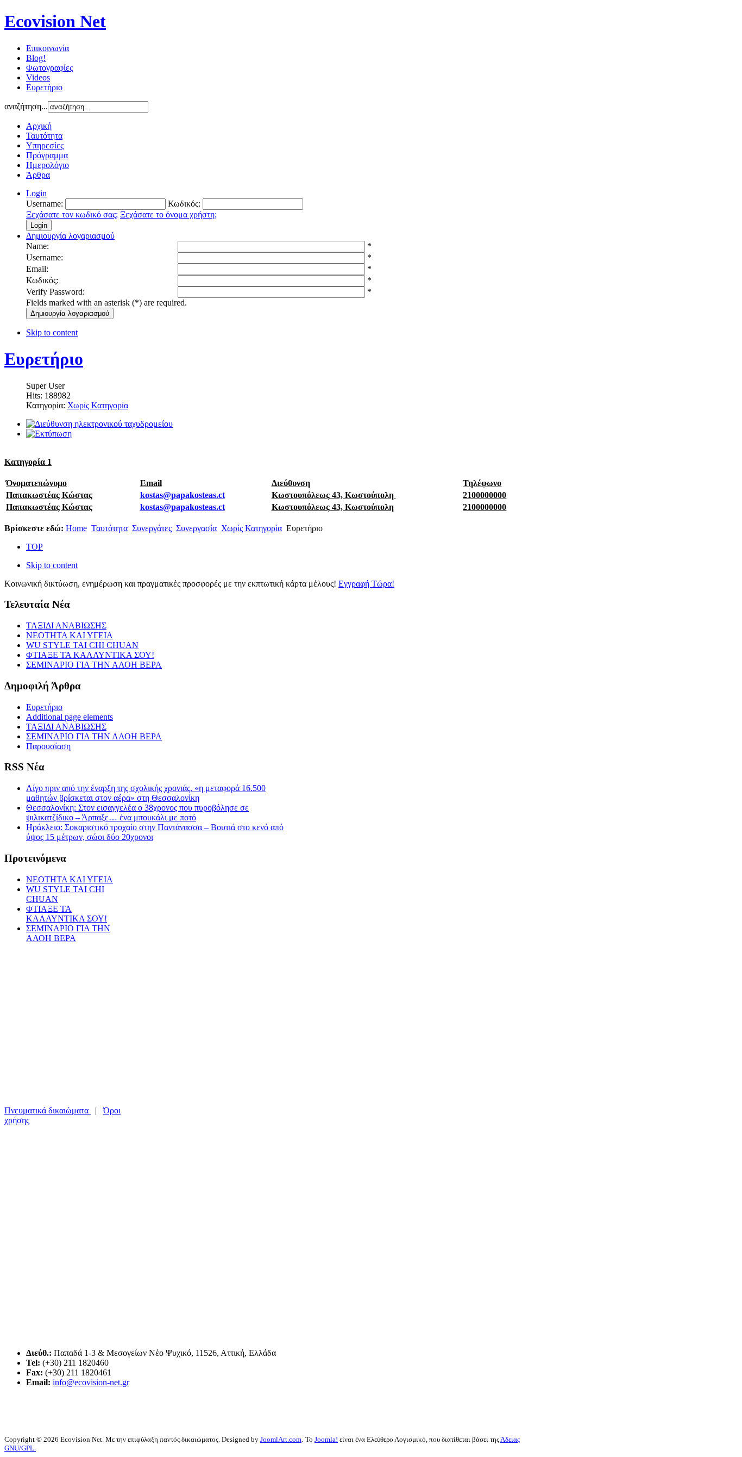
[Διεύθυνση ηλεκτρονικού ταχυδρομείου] (99, 423)
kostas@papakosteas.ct (182, 495)
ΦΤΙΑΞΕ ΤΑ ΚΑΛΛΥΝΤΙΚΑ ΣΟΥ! (90, 654)
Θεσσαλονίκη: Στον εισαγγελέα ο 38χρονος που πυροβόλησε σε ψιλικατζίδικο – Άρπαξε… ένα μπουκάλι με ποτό (137, 812)
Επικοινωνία (47, 48)
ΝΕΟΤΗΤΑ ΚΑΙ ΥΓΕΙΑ (69, 635)
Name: (37, 246)
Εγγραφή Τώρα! (366, 583)
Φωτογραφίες (49, 67)
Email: (37, 268)
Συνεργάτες (152, 528)
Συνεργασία (196, 528)
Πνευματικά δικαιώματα (47, 1110)
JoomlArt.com (280, 1439)
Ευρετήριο (44, 87)
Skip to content (52, 332)
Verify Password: (55, 291)
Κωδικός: (42, 280)
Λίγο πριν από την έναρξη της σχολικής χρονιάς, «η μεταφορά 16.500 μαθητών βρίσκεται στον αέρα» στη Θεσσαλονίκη (146, 792)
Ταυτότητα (109, 528)
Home (76, 528)
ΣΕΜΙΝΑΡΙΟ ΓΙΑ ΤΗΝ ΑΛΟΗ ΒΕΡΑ (94, 664)
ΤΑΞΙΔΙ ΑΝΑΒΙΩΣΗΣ (66, 625)
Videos (38, 77)
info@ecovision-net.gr (91, 1382)
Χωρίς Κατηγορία (97, 405)
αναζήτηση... (26, 106)
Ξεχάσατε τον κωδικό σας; (72, 214)
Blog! (36, 58)
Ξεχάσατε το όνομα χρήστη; (168, 214)
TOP (34, 546)
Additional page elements (69, 716)
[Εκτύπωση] (49, 433)
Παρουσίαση (48, 746)
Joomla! (326, 1439)
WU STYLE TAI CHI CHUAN (82, 645)
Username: (44, 257)
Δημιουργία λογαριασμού (69, 313)
